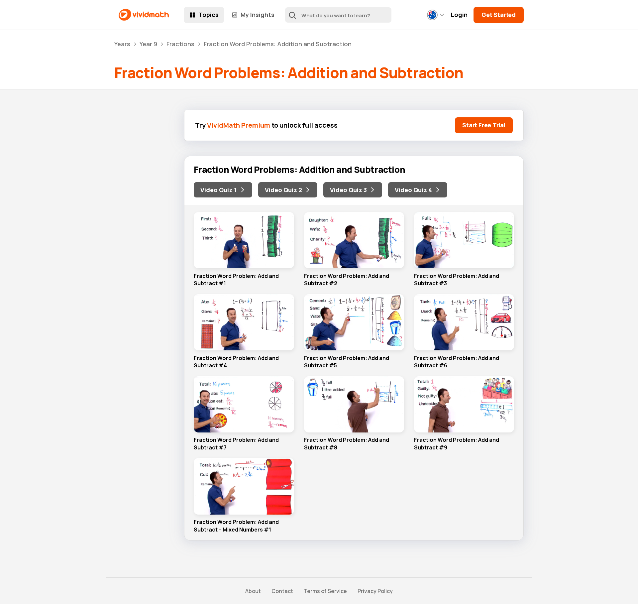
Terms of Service (325, 591)
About (253, 591)
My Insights (257, 15)
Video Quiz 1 (218, 190)
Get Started (498, 15)
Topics (208, 15)
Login (459, 14)
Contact (282, 591)
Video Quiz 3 (348, 190)
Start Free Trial (483, 125)
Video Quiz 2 (283, 190)
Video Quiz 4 (413, 190)
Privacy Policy (375, 591)
